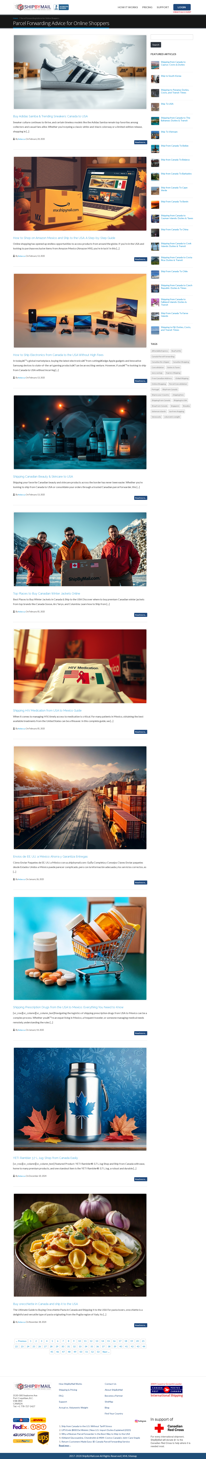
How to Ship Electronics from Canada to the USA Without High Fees (58, 355)
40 (120, 1346)
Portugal (155, 389)
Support (163, 7)
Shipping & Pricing (68, 1389)
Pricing (147, 7)
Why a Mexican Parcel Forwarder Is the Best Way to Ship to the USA (95, 1434)
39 (115, 1346)
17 (120, 1341)
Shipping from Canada (161, 400)
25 (34, 1346)
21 (143, 1341)
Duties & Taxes (173, 367)
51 (86, 1352)
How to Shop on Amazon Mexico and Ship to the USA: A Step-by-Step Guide (64, 238)
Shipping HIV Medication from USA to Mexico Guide (47, 710)
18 (126, 1341)
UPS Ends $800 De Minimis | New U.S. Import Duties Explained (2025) (96, 1430)
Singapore (175, 406)
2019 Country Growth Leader (166, 1383)
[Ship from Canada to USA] (21, 1420)
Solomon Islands (159, 411)
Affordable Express (160, 351)
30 (62, 1346)
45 (52, 1352)
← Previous (21, 1341)
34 (86, 1346)
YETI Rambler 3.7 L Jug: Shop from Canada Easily (45, 1158)
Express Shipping (173, 373)
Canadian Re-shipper (160, 362)
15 (108, 1341)
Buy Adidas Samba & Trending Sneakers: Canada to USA (50, 116)
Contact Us (110, 1383)
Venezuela (156, 417)
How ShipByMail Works (70, 1383)
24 (28, 1346)
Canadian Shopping (181, 362)
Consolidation (158, 367)
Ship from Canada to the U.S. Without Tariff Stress (86, 1426)
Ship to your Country (160, 395)
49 (75, 1352)
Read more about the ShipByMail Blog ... (65, 1445)
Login (182, 7)
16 (114, 1341)
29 (57, 1346)
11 (85, 1341)
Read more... (140, 142)
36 (97, 1346)
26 (39, 1346)
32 (74, 1346)
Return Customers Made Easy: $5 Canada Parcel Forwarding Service (95, 1441)
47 (63, 1352)
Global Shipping (181, 378)
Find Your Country (114, 1413)
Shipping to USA (180, 400)
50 (81, 1352)
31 (68, 1346)
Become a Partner (114, 1395)
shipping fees (178, 395)
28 (51, 1346)
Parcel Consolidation (178, 384)
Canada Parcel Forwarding (163, 356)
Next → (106, 1352)
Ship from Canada (169, 389)
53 (98, 1352)
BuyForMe (176, 351)
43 (138, 1346)
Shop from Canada (159, 406)
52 (92, 1352)
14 (102, 1341)
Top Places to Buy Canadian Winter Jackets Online (46, 593)
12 (91, 1341)
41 (126, 1346)
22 (16, 1346)
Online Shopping (159, 384)
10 (79, 1341)
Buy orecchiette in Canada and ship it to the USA (45, 1304)
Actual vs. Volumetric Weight (73, 1407)
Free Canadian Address (162, 378)
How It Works (128, 7)
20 (137, 1341)
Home (15, 18)
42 (132, 1346)
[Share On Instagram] (140, 1421)
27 (45, 1346)
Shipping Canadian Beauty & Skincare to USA (43, 476)
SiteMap (109, 1401)
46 (57, 1352)
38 (109, 1346)
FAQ (61, 1395)
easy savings (157, 373)
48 (69, 1352)
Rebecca (22, 139)
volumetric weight (172, 417)
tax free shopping (176, 411)
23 (22, 1346)
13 (97, 1341)
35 (91, 1346)
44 (144, 1346)
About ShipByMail (114, 1389)
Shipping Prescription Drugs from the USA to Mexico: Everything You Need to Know (68, 1007)
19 (131, 1341)
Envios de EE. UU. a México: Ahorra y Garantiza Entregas (50, 856)
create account (182, 12)
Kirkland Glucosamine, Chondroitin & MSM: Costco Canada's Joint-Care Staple (100, 1437)
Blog (107, 1407)
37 (103, 1346)
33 (80, 1346)
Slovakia (186, 406)
